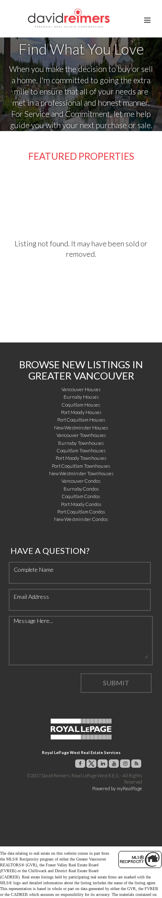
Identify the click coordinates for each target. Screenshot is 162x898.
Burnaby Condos (81, 488)
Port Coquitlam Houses (81, 419)
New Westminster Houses (81, 427)
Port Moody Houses (81, 412)
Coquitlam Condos (81, 496)
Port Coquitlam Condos (81, 511)
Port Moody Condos (81, 504)
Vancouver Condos (81, 481)
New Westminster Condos (81, 519)
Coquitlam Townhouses (81, 450)
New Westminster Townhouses (81, 473)
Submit (116, 683)
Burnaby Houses (81, 396)
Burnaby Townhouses (81, 443)
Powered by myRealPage (117, 788)
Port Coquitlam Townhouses (81, 466)
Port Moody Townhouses (81, 458)
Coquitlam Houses (81, 404)
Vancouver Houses (81, 389)
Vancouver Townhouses (81, 435)
